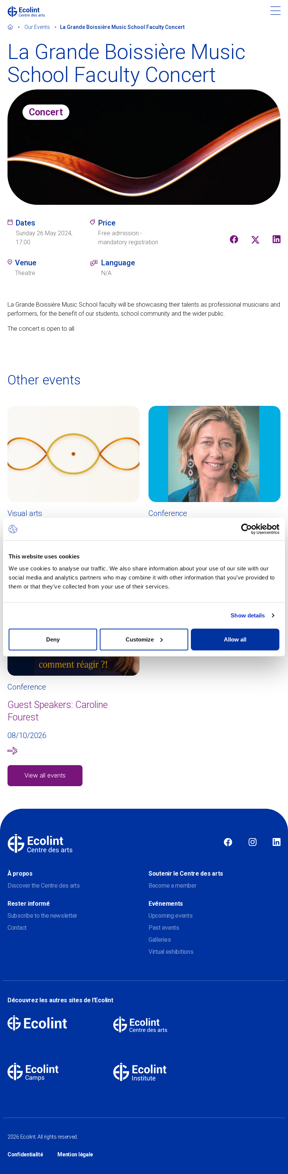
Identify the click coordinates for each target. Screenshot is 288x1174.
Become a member (172, 885)
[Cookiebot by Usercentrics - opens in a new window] (246, 529)
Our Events (37, 27)
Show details (248, 615)
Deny (53, 639)
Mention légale (75, 1154)
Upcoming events (170, 915)
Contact (17, 927)
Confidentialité (25, 1154)
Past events (163, 927)
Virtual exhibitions (170, 951)
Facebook (228, 842)
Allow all (235, 639)
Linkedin (276, 842)
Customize (140, 639)
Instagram (252, 842)
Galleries (159, 939)
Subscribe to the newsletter (42, 915)
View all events (45, 775)
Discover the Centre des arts (44, 885)
